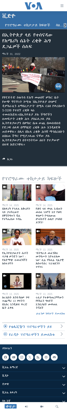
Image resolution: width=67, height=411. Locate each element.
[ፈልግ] (57, 406)
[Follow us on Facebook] (5, 357)
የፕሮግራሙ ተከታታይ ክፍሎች (27, 25)
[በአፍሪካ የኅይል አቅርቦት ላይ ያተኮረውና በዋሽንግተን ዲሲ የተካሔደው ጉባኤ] (16, 192)
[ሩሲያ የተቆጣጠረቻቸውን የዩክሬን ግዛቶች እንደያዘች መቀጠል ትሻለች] (50, 281)
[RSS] (38, 357)
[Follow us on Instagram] (21, 357)
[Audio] (26, 406)
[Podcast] (46, 357)
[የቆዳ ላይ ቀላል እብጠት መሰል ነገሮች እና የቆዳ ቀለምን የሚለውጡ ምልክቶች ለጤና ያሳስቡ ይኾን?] (50, 192)
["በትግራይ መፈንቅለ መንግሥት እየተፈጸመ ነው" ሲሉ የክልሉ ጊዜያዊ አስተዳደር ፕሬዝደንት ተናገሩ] (50, 237)
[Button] (7, 160)
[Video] (41, 406)
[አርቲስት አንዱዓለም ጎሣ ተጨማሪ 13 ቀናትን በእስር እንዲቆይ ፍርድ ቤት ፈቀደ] (16, 281)
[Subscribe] (54, 357)
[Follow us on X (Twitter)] (29, 357)
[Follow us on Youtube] (13, 357)
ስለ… (59, 25)
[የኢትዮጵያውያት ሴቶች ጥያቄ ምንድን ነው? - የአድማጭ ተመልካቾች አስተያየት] (16, 237)
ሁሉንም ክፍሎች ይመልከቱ (50, 313)
